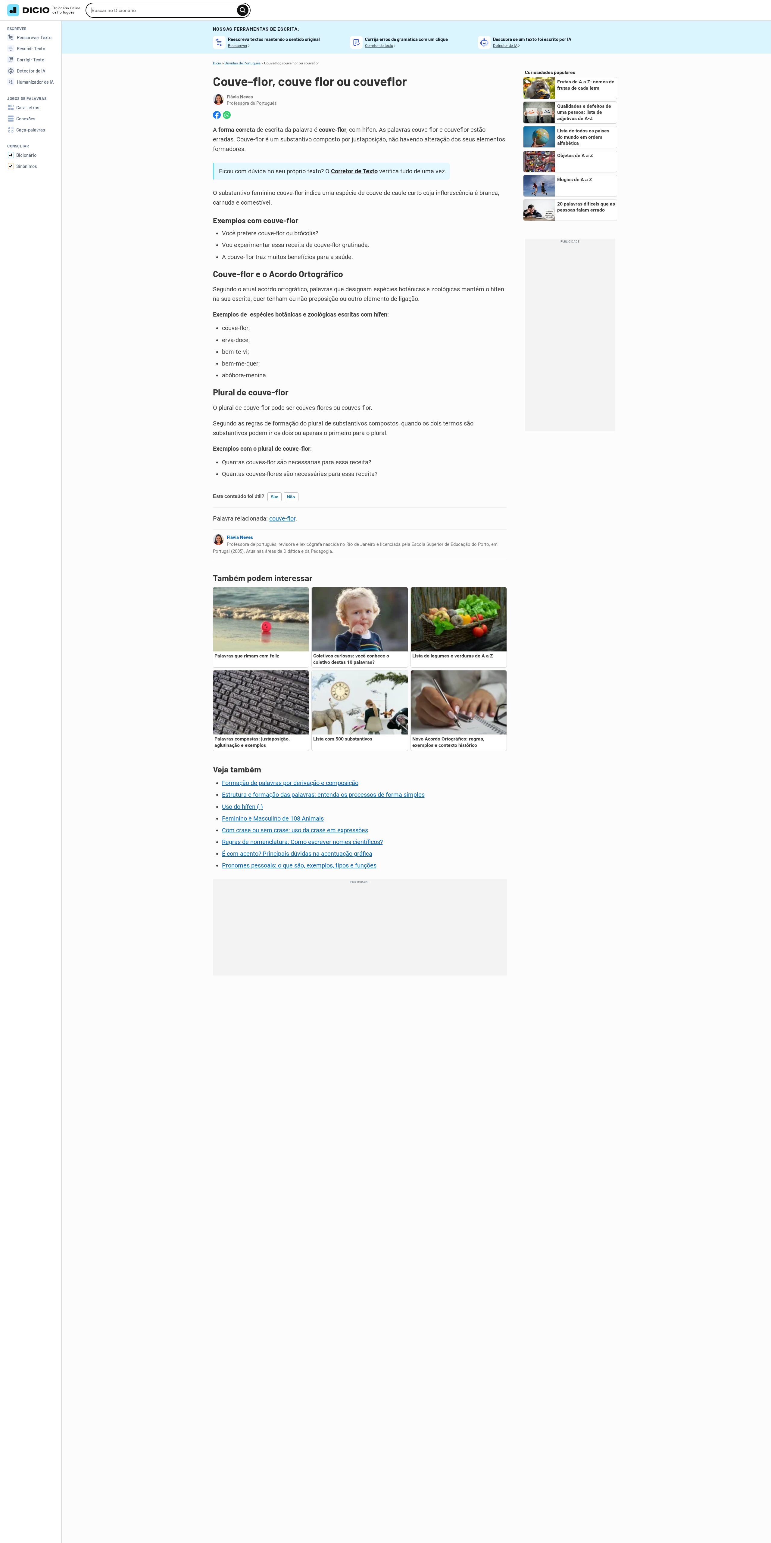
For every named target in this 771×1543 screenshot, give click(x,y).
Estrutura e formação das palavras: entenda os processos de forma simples (323, 794)
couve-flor (282, 518)
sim (274, 496)
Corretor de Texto (354, 171)
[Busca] (242, 10)
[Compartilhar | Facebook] (217, 115)
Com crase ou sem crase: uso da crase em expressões (295, 830)
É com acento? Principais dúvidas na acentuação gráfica (297, 853)
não (291, 496)
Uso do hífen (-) (242, 806)
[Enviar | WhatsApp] (227, 115)
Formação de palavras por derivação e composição (290, 783)
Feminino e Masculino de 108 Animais (273, 818)
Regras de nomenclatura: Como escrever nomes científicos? (302, 842)
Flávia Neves (240, 537)
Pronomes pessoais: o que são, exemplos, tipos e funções (299, 865)
